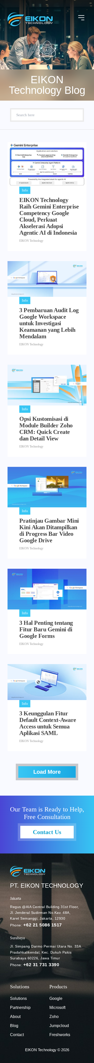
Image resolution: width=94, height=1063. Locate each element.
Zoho (54, 1016)
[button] (81, 18)
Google (55, 998)
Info (25, 190)
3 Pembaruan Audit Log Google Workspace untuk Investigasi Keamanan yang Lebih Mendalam (49, 323)
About (15, 1016)
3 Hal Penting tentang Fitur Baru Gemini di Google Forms (46, 629)
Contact (17, 1035)
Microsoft (57, 1007)
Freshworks (59, 1035)
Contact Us (47, 832)
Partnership (20, 1007)
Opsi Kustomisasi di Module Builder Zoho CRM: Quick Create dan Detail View (46, 429)
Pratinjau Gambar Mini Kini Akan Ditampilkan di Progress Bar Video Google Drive (49, 530)
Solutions (18, 998)
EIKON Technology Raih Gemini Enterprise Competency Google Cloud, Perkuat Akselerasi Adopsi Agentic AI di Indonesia (49, 216)
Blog (14, 1026)
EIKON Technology (31, 240)
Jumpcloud (59, 1026)
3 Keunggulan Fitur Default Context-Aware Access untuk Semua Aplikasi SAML (47, 723)
